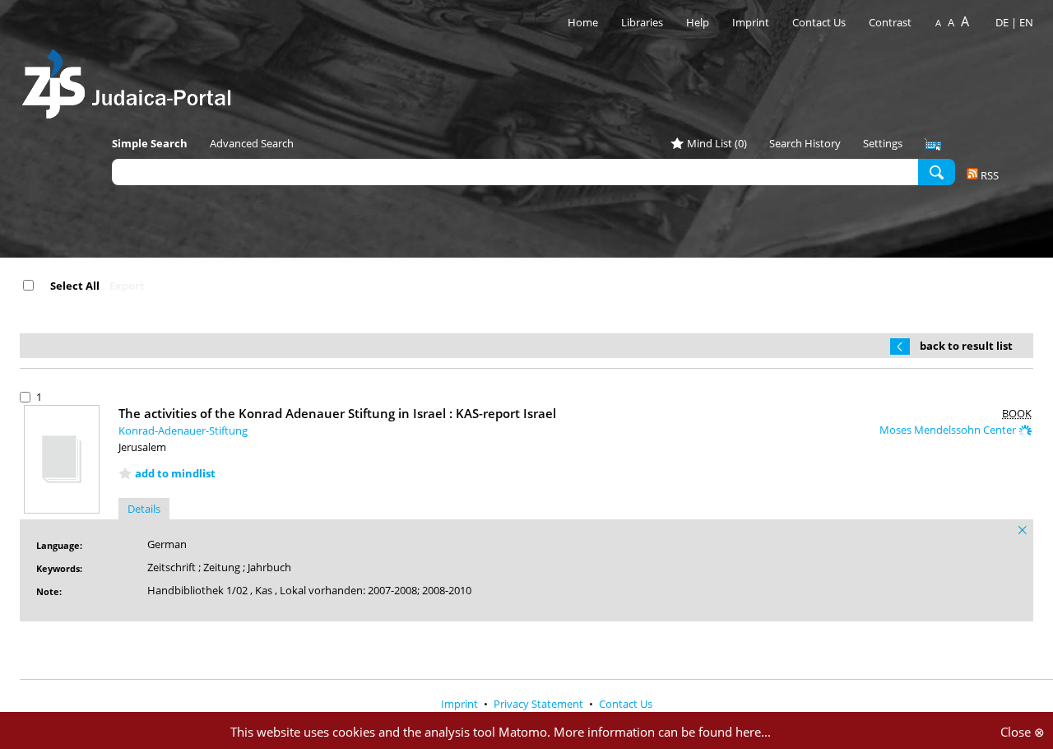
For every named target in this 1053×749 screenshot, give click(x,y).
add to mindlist (175, 473)
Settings (882, 143)
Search (936, 171)
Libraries (642, 22)
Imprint (750, 22)
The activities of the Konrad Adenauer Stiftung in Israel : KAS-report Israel (337, 413)
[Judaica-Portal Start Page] (131, 79)
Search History (805, 143)
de (1002, 22)
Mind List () (717, 143)
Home (583, 22)
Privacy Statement (540, 703)
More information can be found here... (662, 731)
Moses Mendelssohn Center (948, 429)
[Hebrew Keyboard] (933, 145)
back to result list (966, 345)
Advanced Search (252, 143)
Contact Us (820, 22)
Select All (75, 285)
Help (697, 22)
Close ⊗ (1022, 731)
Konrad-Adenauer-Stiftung (183, 430)
